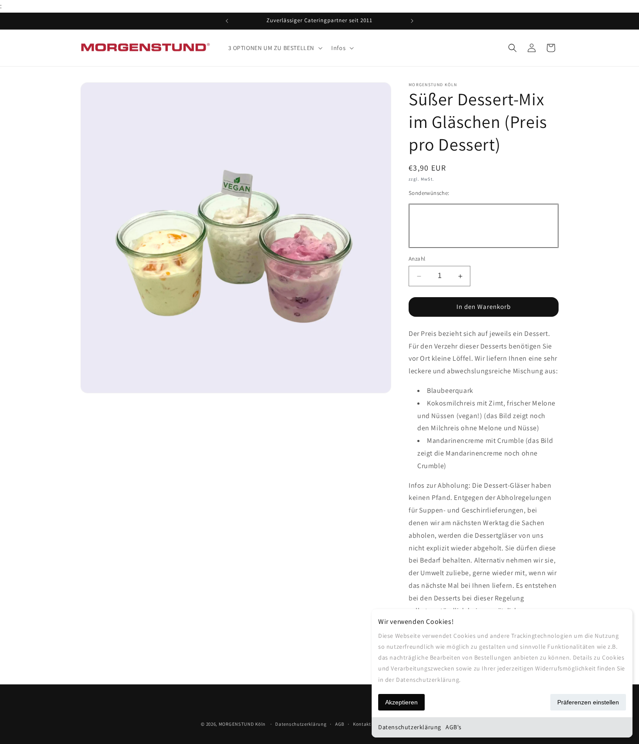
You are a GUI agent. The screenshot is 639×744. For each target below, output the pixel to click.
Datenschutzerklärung (409, 727)
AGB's (454, 727)
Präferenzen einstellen (588, 702)
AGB (339, 724)
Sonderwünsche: (429, 193)
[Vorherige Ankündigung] (226, 21)
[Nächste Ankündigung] (412, 21)
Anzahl (417, 259)
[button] (274, 48)
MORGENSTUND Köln (242, 724)
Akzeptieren (401, 702)
